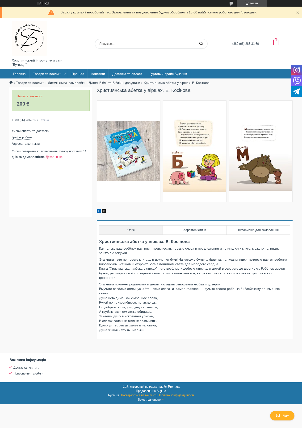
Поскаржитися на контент (138, 395)
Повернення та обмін (28, 373)
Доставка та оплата (127, 74)
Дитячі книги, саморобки (66, 83)
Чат (286, 416)
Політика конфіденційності (176, 395)
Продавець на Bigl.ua (151, 391)
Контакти (98, 74)
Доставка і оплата (26, 367)
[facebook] (99, 212)
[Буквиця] (29, 38)
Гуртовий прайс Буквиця (168, 74)
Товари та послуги (47, 74)
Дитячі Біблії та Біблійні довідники (114, 83)
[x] (104, 212)
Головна (19, 74)
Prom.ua (174, 386)
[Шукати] (201, 44)
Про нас (77, 74)
